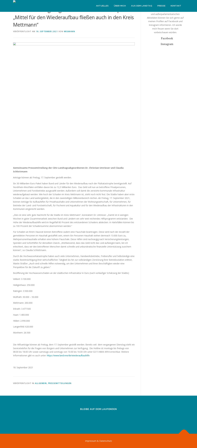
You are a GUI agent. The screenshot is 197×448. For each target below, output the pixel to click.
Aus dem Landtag (141, 6)
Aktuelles (102, 6)
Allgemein (41, 383)
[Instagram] (102, 417)
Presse (161, 6)
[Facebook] (94, 417)
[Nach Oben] (184, 433)
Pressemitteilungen (60, 383)
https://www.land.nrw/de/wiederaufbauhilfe (68, 355)
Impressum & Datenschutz (98, 440)
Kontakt (176, 6)
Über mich (120, 6)
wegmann (69, 31)
